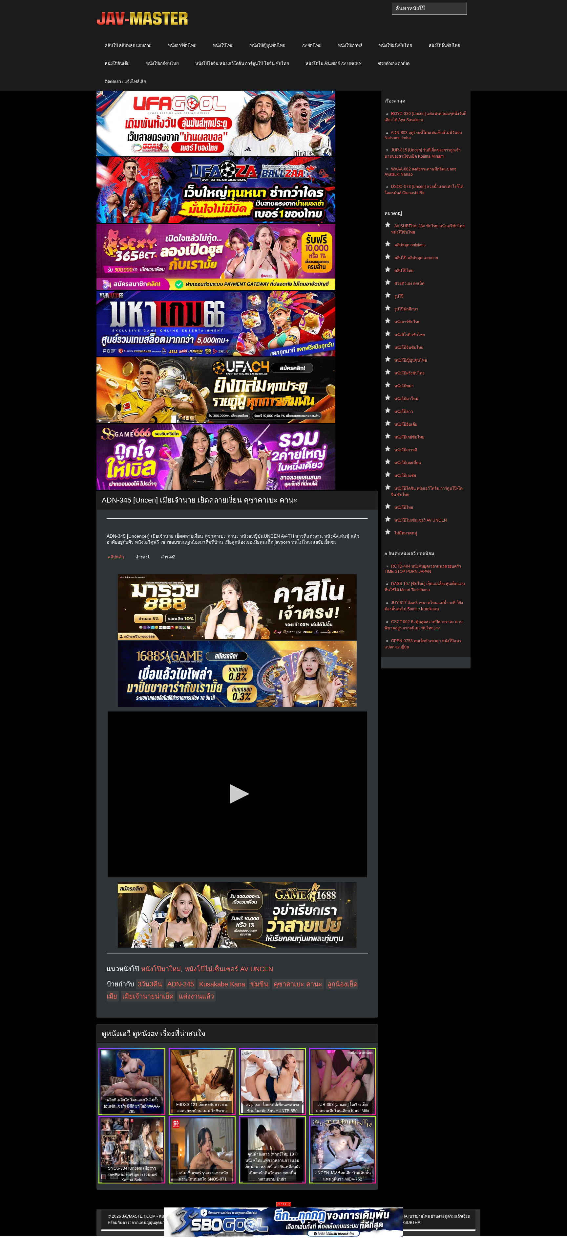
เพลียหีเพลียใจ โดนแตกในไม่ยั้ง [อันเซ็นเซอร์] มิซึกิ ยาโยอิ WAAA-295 (132, 1106)
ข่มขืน (259, 984)
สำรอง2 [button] (168, 556)
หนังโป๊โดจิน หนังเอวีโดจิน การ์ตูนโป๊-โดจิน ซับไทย (242, 63)
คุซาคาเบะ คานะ (298, 984)
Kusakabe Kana (222, 984)
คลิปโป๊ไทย (403, 270)
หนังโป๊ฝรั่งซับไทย (395, 45)
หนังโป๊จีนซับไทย (444, 45)
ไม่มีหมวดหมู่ (405, 533)
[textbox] (429, 8)
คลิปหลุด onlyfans (410, 245)
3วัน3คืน (150, 984)
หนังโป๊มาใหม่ (406, 398)
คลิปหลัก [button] (116, 556)
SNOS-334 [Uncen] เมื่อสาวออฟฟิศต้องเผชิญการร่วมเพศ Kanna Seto (132, 1174)
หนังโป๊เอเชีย (405, 475)
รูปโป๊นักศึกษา (406, 309)
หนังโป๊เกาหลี (350, 45)
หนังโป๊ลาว (403, 411)
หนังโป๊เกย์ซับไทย (162, 63)
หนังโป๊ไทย (223, 45)
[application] (237, 794)
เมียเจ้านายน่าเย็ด (148, 996)
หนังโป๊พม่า (404, 386)
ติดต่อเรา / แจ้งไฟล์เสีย (125, 81)
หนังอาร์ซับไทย (182, 45)
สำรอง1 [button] (143, 556)
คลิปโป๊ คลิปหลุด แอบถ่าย (128, 45)
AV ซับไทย (312, 45)
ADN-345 (180, 984)
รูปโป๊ (399, 296)
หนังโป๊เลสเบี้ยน (407, 463)
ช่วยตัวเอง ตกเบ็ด (394, 63)
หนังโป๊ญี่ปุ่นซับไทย (267, 45)
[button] (237, 793)
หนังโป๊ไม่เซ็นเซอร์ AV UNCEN (333, 63)
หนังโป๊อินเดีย (117, 63)
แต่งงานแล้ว (196, 996)
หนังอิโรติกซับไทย (409, 334)
